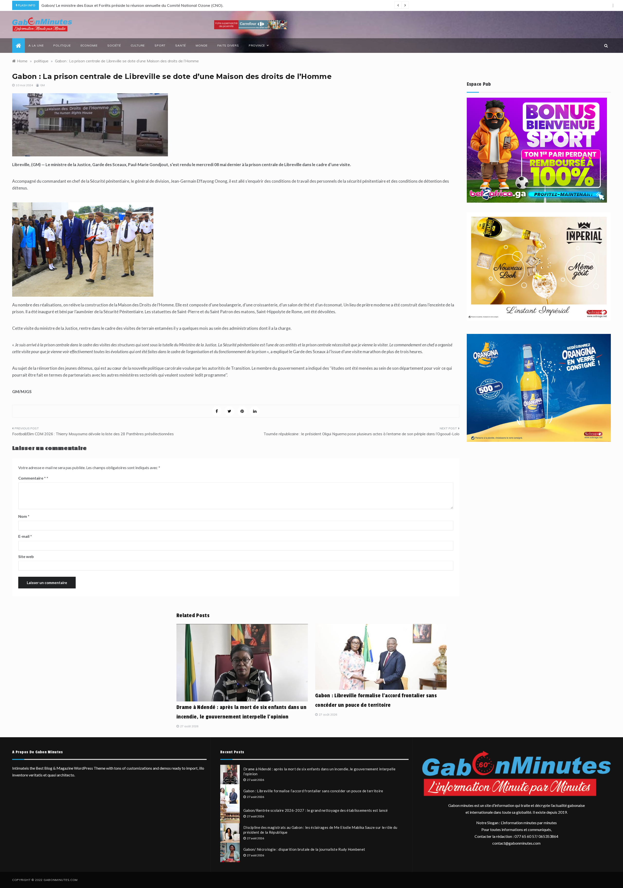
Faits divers (228, 45)
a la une (36, 45)
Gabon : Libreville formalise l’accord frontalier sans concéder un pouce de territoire (313, 791)
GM (42, 85)
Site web (26, 556)
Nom (23, 516)
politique (62, 45)
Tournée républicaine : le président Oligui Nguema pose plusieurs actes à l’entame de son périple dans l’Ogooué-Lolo (361, 434)
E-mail (25, 536)
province (257, 45)
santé (180, 45)
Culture (138, 45)
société (114, 45)
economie (89, 45)
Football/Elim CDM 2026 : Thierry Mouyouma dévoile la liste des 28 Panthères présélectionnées (93, 434)
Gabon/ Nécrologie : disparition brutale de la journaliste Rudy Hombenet (304, 849)
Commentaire (32, 478)
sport (160, 45)
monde (202, 45)
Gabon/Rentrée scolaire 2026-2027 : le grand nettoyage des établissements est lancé (315, 810)
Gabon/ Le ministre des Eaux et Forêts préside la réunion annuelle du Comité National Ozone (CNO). (132, 5)
